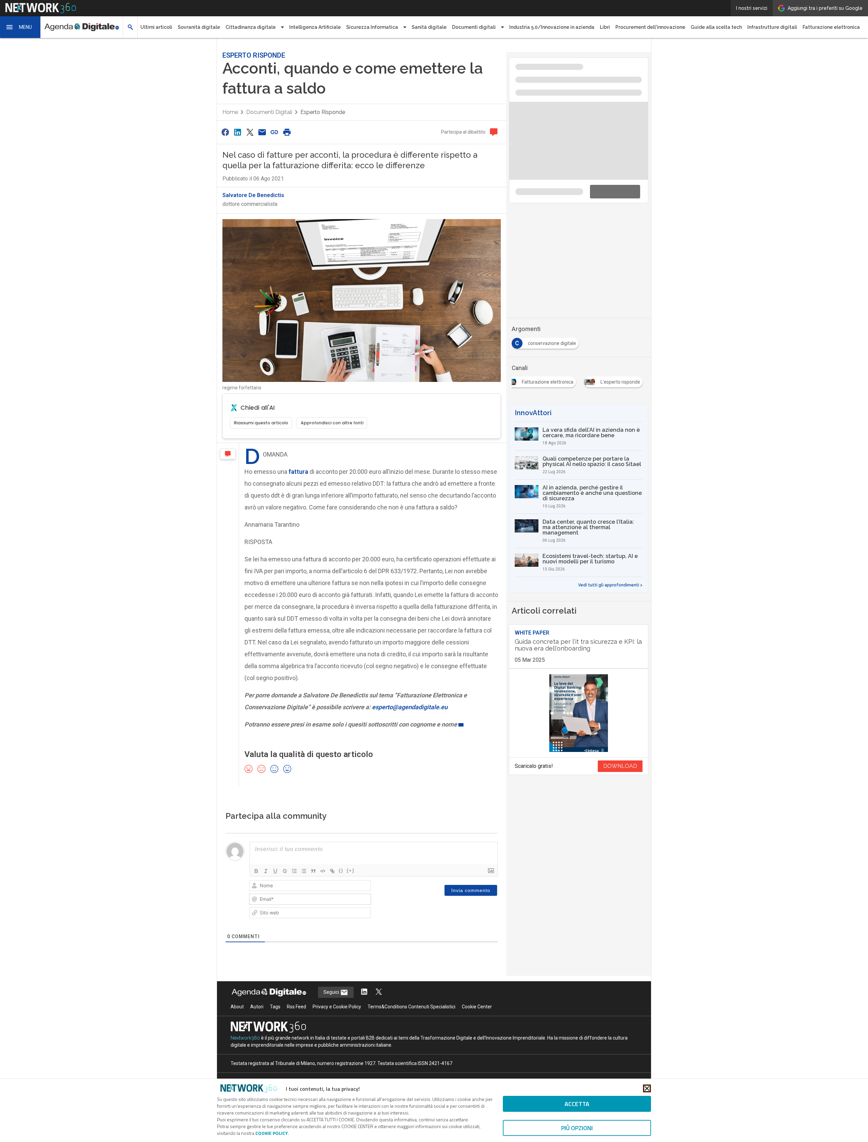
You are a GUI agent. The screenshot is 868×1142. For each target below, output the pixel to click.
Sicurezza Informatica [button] (372, 27)
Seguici (331, 986)
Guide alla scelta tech (716, 27)
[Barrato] (285, 865)
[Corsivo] (266, 865)
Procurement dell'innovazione (650, 27)
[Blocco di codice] (323, 865)
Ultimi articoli (156, 27)
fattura (297, 465)
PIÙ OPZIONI (577, 1128)
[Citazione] (313, 865)
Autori (256, 1001)
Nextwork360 (245, 1032)
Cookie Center (477, 1001)
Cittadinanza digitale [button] (250, 27)
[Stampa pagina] (286, 126)
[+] (350, 864)
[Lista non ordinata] (304, 865)
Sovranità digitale (199, 27)
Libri (605, 27)
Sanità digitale (429, 27)
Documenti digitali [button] (474, 27)
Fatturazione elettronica (831, 27)
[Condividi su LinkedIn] (237, 126)
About (237, 1001)
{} (341, 864)
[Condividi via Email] (262, 126)
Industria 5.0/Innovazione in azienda (551, 27)
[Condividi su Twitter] (249, 126)
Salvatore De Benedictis (253, 189)
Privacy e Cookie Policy (337, 1001)
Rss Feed (296, 1001)
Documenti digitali (269, 106)
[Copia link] (274, 126)
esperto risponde (322, 106)
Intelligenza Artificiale (315, 27)
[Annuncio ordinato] (294, 865)
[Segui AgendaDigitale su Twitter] (379, 986)
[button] (20, 27)
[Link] (332, 865)
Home (230, 106)
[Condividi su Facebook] (225, 126)
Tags (275, 1001)
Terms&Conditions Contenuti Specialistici (411, 1001)
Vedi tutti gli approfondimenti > (610, 489)
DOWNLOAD (620, 670)
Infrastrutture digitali (772, 27)
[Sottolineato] (275, 865)
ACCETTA (577, 1103)
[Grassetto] (256, 865)
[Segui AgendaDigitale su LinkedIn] (364, 986)
